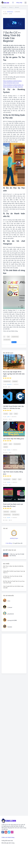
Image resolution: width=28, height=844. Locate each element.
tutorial (5, 446)
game (5, 444)
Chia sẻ (10, 7)
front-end (13, 511)
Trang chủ (4, 7)
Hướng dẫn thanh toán (7, 840)
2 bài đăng (9, 543)
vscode (5, 413)
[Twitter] (9, 832)
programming (15, 336)
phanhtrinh (10, 614)
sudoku (14, 479)
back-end (6, 511)
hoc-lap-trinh (7, 339)
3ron (8, 601)
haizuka (9, 627)
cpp (8, 336)
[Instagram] (12, 832)
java (10, 444)
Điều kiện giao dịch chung (8, 843)
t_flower (9, 607)
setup (16, 413)
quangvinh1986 (12, 620)
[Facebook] (3, 832)
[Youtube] (6, 832)
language (15, 381)
